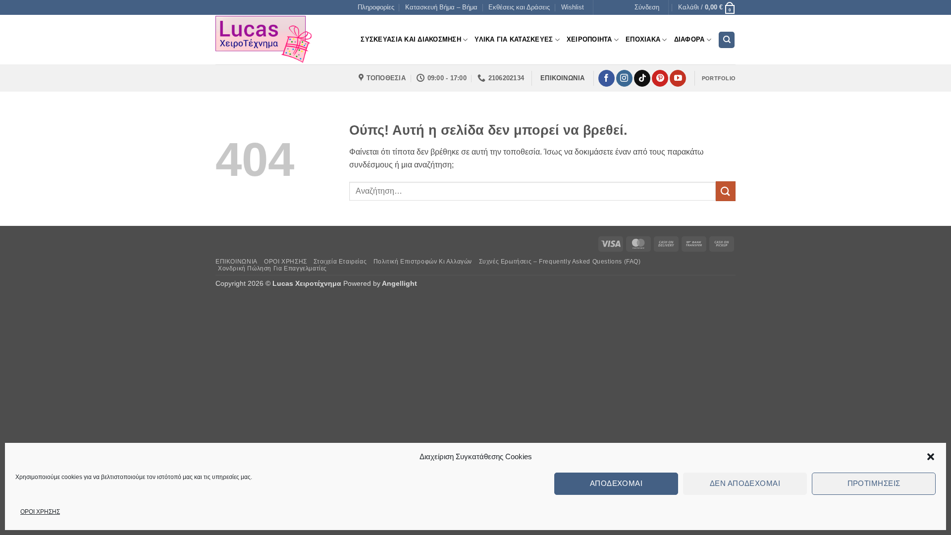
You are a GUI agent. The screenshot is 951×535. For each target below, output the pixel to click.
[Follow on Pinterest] (660, 78)
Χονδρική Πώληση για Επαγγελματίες (272, 268)
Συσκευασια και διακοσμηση (411, 39)
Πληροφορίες (376, 7)
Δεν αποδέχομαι (745, 483)
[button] (931, 457)
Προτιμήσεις (873, 483)
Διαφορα (689, 39)
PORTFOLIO (719, 78)
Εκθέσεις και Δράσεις (519, 7)
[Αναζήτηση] (727, 40)
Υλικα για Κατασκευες (514, 39)
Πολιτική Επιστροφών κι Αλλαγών (422, 261)
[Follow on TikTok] (642, 78)
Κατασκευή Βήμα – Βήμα (441, 7)
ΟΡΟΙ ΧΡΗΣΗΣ (40, 511)
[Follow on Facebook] (606, 78)
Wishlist (572, 7)
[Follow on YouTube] (678, 78)
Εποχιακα (643, 39)
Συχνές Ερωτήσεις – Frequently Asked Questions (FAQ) (560, 261)
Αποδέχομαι (616, 483)
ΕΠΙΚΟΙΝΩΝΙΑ (236, 261)
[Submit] (726, 191)
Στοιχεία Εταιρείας (340, 261)
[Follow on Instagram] (624, 78)
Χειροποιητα (589, 39)
